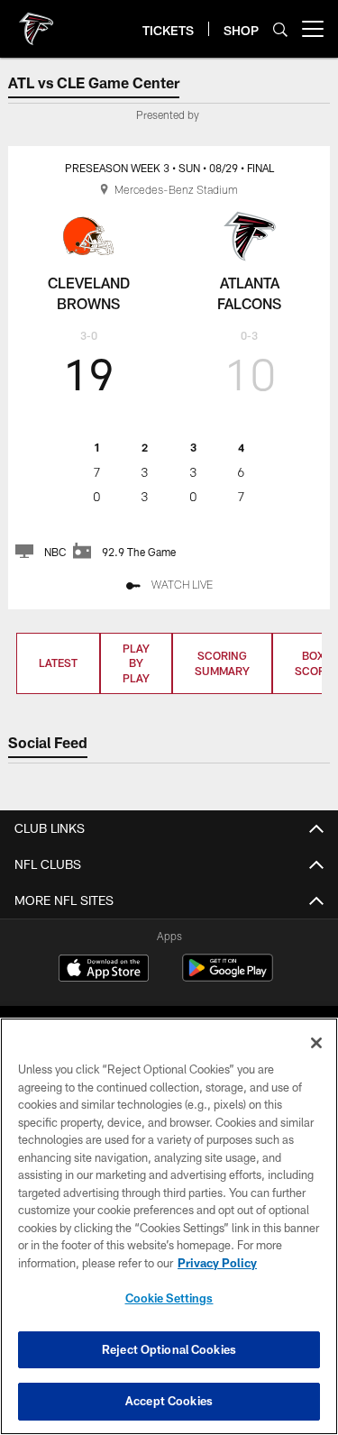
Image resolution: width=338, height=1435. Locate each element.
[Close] (316, 1043)
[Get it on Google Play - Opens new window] (227, 977)
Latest (58, 662)
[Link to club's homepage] (36, 21)
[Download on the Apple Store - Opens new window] (103, 970)
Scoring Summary (222, 663)
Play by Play (136, 663)
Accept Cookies (169, 1401)
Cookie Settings (169, 1298)
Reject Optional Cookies (169, 1349)
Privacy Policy (217, 1263)
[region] (169, 1226)
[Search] (280, 29)
